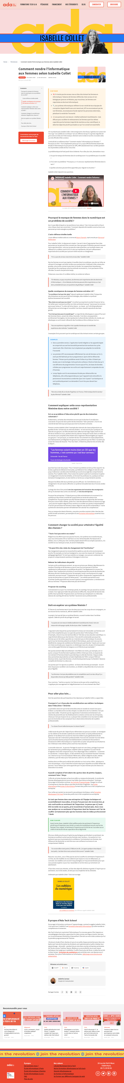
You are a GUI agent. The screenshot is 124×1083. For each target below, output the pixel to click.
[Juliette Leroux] (53, 981)
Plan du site (28, 1079)
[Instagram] (98, 1073)
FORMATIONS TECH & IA (28, 4)
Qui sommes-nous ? (31, 1066)
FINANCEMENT (57, 4)
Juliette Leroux (63, 979)
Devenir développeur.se (62, 1071)
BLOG (84, 4)
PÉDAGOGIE (44, 4)
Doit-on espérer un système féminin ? (31, 119)
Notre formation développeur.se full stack (69, 1068)
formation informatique (86, 513)
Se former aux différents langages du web (69, 1076)
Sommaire (23, 88)
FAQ (25, 1076)
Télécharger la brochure (28, 140)
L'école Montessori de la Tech (65, 1066)
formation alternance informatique (80, 926)
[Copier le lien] (76, 992)
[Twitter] (103, 1073)
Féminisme (22, 77)
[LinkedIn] (114, 1073)
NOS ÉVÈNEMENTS (71, 4)
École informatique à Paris (34, 1068)
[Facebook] (109, 1073)
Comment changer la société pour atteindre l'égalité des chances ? (30, 114)
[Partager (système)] (80, 992)
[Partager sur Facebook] (62, 992)
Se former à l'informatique (64, 1074)
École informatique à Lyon (34, 1074)
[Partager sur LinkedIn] (71, 992)
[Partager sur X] (66, 992)
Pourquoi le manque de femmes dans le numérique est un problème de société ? (30, 93)
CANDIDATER (96, 4)
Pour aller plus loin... (26, 123)
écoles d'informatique (67, 786)
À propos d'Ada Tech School (28, 126)
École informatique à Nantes (34, 1071)
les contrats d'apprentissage (80, 782)
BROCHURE (114, 4)
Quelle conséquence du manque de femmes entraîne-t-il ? (32, 102)
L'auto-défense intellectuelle (30, 98)
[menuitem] (10, 4)
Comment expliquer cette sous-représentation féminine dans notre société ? (31, 108)
